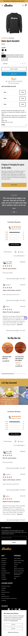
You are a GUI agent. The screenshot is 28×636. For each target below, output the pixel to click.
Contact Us (17, 576)
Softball (3, 568)
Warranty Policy (5, 592)
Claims (3, 594)
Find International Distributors (9, 598)
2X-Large (4, 59)
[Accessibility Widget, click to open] (25, 318)
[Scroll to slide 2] (14, 212)
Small (3, 56)
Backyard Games (5, 573)
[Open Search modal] (23, 5)
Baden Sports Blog (19, 560)
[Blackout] (5, 50)
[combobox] (19, 256)
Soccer (3, 566)
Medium (9, 56)
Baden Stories (17, 562)
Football (3, 564)
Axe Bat (3, 577)
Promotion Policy (5, 586)
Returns (3, 590)
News (15, 566)
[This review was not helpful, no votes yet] (23, 278)
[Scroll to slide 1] (12, 212)
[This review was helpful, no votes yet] (20, 278)
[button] (11, 92)
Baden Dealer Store (19, 570)
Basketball (4, 558)
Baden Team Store (19, 568)
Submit (14, 542)
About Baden (17, 558)
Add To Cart (14, 69)
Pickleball (3, 562)
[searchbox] (8, 252)
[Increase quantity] (24, 63)
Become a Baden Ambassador (18, 573)
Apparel (3, 575)
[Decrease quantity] (20, 63)
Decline (13, 628)
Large (14, 56)
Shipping (3, 588)
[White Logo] (2, 50)
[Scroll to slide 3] (16, 212)
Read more (20, 324)
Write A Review (15, 244)
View (22, 92)
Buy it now (14, 74)
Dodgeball (4, 579)
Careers (16, 564)
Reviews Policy (5, 596)
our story (14, 184)
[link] (9, 609)
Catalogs (3, 600)
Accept (13, 624)
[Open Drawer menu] (2, 5)
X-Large (20, 56)
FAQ (15, 578)
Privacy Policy (14, 620)
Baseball (3, 560)
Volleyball (3, 570)
